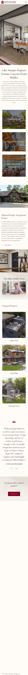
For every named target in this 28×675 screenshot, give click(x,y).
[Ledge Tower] (14, 325)
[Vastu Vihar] (14, 358)
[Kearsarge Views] (14, 390)
